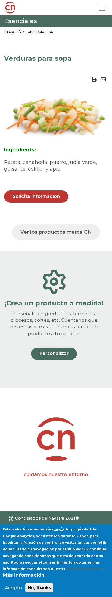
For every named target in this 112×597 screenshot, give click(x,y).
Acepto (13, 587)
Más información (24, 575)
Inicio (9, 31)
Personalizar (54, 353)
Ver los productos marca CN (56, 232)
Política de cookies (84, 569)
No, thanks (39, 587)
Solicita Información (36, 196)
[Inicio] (10, 8)
